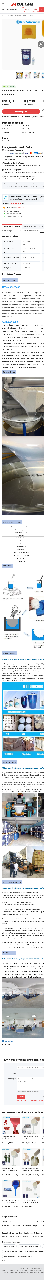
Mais (4, 1261)
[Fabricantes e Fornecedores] (22, 4)
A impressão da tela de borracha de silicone (12, 1226)
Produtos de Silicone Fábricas (29, 1246)
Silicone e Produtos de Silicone (24, 15)
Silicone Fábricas (9, 1246)
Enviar (21, 1097)
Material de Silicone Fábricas (13, 1251)
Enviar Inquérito (21, 112)
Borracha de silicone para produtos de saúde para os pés (31, 1226)
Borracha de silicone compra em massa (17, 1257)
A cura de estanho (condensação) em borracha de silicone (31, 1222)
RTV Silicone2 (6, 1222)
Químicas (10, 15)
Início (3, 15)
